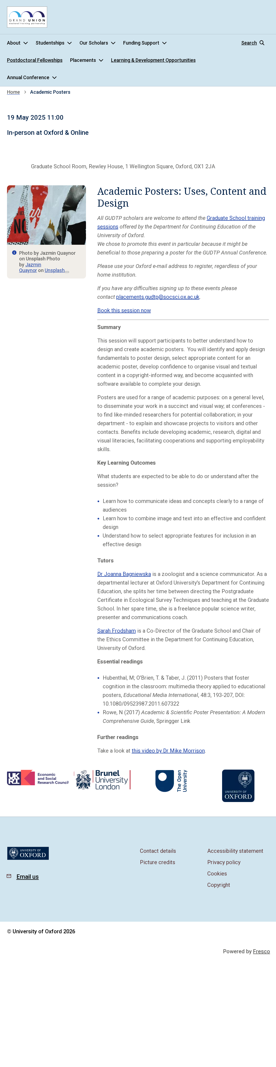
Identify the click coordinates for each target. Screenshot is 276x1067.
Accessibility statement (235, 851)
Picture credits (157, 862)
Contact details (158, 851)
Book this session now (124, 310)
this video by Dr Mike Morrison (168, 750)
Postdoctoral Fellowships (35, 60)
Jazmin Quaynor (30, 267)
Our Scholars (94, 43)
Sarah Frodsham (116, 631)
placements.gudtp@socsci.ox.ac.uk (157, 297)
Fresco (261, 951)
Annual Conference (28, 77)
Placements (83, 60)
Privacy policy (223, 862)
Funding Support (141, 43)
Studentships (50, 43)
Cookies (217, 873)
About (13, 43)
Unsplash (55, 270)
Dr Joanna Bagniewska (124, 574)
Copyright (218, 885)
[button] (255, 43)
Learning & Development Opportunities (153, 60)
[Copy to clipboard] (67, 272)
